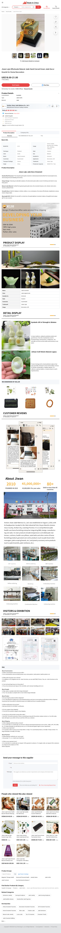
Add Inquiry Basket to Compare (30, 61)
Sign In (4, 125)
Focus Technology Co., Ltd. (20, 926)
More (3, 921)
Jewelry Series (33, 877)
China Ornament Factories (9, 906)
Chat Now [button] (46, 85)
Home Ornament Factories (9, 910)
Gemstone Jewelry (7, 895)
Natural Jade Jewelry (8, 914)
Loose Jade (19, 914)
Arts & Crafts (8, 11)
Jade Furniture (5, 880)
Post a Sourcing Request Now (47, 785)
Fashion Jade (31, 910)
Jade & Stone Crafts (17, 11)
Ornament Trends (42, 914)
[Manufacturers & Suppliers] (31, 2)
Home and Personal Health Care (24, 877)
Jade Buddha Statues (8, 899)
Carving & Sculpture (20, 895)
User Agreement (39, 926)
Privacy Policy (54, 926)
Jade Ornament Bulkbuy (9, 918)
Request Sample (28, 88)
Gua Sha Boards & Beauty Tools (23, 880)
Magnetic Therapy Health (8, 877)
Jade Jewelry (31, 895)
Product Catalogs (24, 874)
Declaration (46, 926)
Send (15, 785)
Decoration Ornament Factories (27, 906)
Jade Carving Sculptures (44, 895)
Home (3, 11)
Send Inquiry (15, 85)
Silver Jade (22, 910)
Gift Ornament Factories (44, 906)
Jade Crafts (48, 877)
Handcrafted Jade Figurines (24, 899)
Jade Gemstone (42, 910)
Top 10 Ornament (30, 914)
